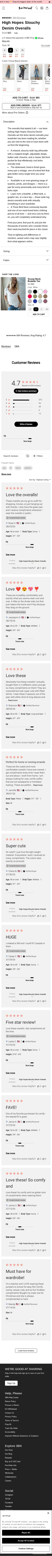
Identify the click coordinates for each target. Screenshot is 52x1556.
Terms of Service (12, 1421)
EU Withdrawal (11, 1409)
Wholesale (9, 1473)
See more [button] (10, 554)
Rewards (8, 1458)
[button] (2, 8)
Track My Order (11, 1428)
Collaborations (10, 1477)
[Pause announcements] (49, 2)
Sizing (6, 251)
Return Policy (10, 1401)
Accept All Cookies (26, 1541)
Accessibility (10, 1432)
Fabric (6, 260)
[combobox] (40, 480)
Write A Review (26, 424)
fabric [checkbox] (18, 468)
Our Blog (8, 1454)
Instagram (9, 1495)
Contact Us (9, 1413)
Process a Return (12, 1405)
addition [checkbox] (27, 468)
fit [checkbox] (11, 468)
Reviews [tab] (6, 346)
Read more (12, 700)
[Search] (36, 8)
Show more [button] (6, 474)
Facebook (9, 1503)
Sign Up (11, 1383)
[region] (24, 400)
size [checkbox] (4, 468)
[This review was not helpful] (43, 568)
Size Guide (45, 46)
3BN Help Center (11, 1398)
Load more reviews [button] (26, 1351)
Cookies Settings (26, 1549)
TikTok (7, 1499)
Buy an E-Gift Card (12, 1462)
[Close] (48, 1513)
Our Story (9, 1450)
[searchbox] (13, 456)
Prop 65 (8, 1424)
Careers (8, 1481)
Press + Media (11, 1469)
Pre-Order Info (10, 1465)
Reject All (26, 1533)
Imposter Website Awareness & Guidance (21, 1436)
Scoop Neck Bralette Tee (34, 280)
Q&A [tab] (17, 346)
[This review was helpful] (38, 568)
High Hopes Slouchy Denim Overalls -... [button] (32, 562)
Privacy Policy (11, 1417)
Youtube (8, 1506)
